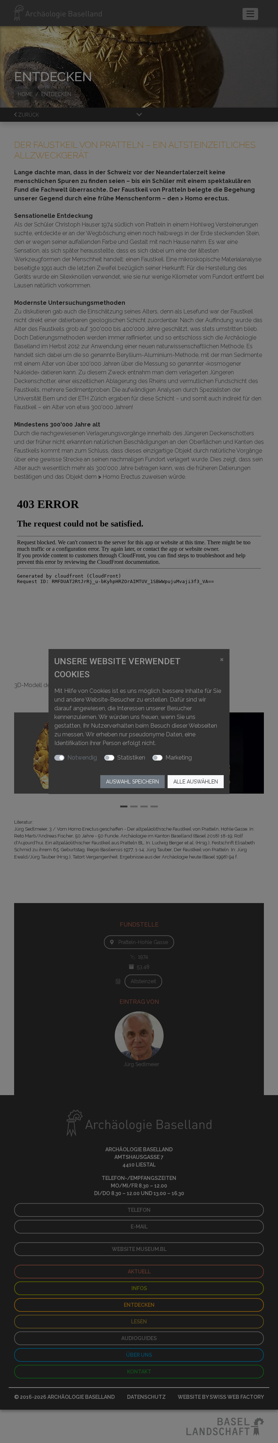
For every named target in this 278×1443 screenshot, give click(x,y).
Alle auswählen (195, 782)
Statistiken (131, 757)
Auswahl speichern (132, 782)
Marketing (178, 757)
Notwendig (82, 757)
